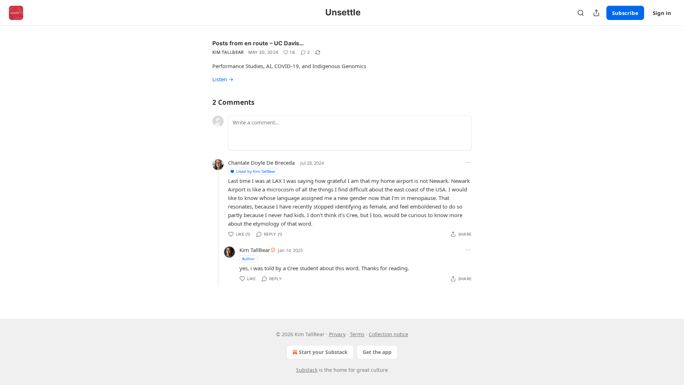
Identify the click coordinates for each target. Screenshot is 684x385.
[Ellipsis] (468, 162)
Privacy (337, 334)
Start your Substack (323, 352)
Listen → (222, 79)
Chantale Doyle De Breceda (261, 162)
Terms (357, 334)
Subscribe (625, 12)
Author (248, 258)
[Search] (581, 13)
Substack (306, 369)
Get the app (377, 352)
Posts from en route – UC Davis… (258, 43)
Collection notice (388, 334)
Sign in (662, 12)
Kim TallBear (228, 52)
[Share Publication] (596, 13)
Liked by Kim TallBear (256, 171)
